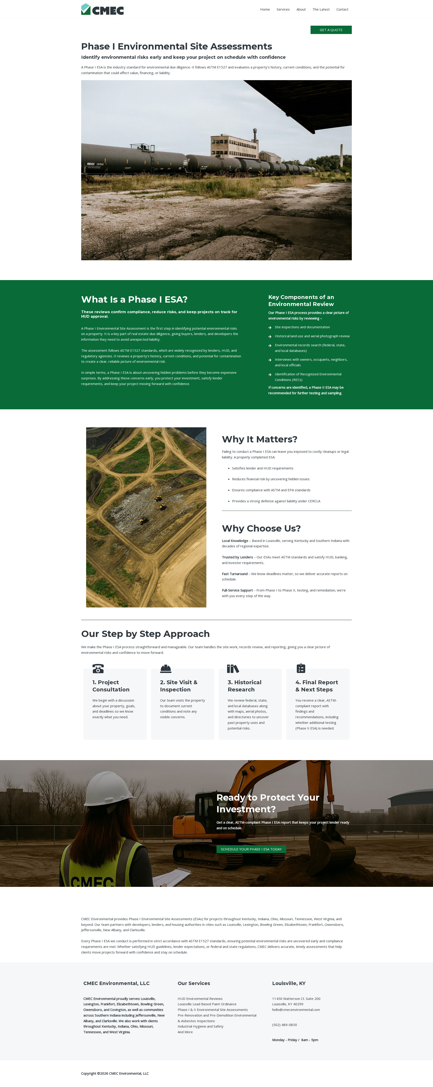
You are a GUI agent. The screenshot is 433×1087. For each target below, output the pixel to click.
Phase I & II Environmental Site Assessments (213, 1009)
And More (185, 1032)
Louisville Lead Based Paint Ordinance (207, 1004)
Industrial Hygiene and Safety (200, 1026)
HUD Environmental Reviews (200, 998)
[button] (331, 30)
